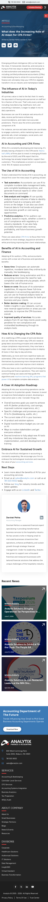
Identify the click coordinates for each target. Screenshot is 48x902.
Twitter (37, 490)
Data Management (9, 863)
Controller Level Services (11, 781)
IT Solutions (6, 859)
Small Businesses (8, 818)
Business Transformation (11, 875)
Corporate (5, 848)
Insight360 (6, 867)
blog (17, 484)
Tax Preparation (8, 796)
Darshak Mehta (13, 517)
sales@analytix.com (33, 2)
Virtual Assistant (8, 871)
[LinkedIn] (27, 886)
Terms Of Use (21, 898)
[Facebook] (15, 886)
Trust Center (34, 898)
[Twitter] (21, 886)
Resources (6, 833)
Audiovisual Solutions (10, 855)
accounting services (24, 462)
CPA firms (25, 237)
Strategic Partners (9, 822)
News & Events (7, 830)
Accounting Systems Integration (14, 788)
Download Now (12, 729)
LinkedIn (26, 490)
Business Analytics (9, 792)
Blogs (4, 826)
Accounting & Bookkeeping (12, 777)
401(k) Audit (6, 800)
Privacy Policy (7, 898)
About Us (5, 814)
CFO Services (7, 784)
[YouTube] (32, 886)
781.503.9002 (15, 2)
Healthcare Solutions (10, 852)
